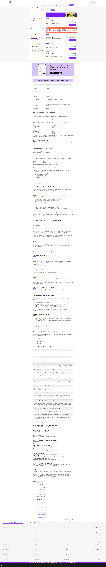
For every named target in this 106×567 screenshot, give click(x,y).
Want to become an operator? (59, 565)
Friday (74, 10)
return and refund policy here (47, 389)
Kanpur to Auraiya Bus (41, 496)
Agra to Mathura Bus (41, 517)
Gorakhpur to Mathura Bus (42, 509)
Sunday (53, 10)
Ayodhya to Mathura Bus (41, 512)
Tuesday (61, 10)
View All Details (48, 40)
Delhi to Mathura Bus (41, 514)
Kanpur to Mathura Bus (41, 487)
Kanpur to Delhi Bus (40, 482)
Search (71, 5)
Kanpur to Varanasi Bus (41, 491)
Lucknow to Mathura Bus (41, 502)
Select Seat (72, 40)
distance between (39, 381)
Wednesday (65, 10)
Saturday (48, 10)
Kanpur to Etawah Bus (41, 494)
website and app (57, 411)
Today (63, 5)
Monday (57, 10)
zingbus (56, 199)
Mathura (51, 196)
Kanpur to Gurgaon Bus (41, 484)
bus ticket (44, 417)
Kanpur (47, 196)
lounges (39, 183)
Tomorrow (66, 5)
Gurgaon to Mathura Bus (41, 507)
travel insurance (49, 374)
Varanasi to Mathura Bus (41, 505)
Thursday (70, 10)
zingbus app (48, 199)
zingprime (39, 231)
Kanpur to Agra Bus (40, 489)
